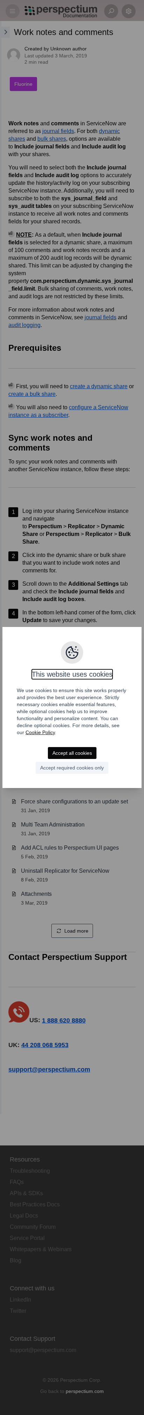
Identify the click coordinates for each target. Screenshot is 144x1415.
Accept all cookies (72, 753)
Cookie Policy (40, 732)
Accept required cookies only (72, 768)
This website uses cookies (72, 674)
